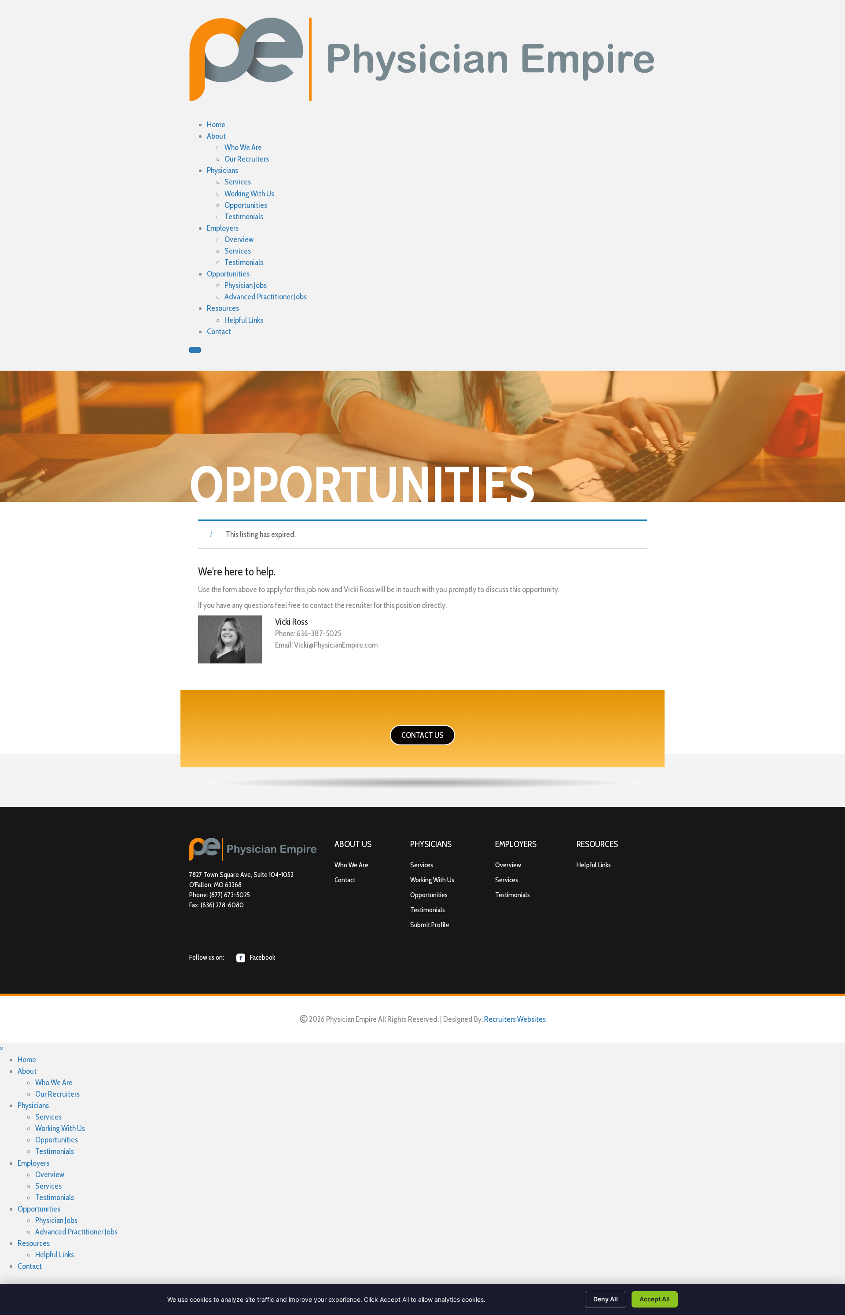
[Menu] (195, 350)
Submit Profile (429, 925)
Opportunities (429, 895)
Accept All (654, 1299)
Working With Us (432, 880)
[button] (422, 735)
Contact (344, 880)
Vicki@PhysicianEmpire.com (336, 645)
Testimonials (427, 910)
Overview (508, 865)
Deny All (605, 1299)
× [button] (1, 1048)
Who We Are (351, 865)
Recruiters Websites (515, 1019)
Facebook (262, 957)
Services (421, 865)
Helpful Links (594, 865)
